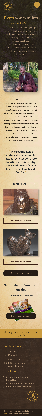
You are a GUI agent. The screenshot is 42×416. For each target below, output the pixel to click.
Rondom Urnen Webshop (18, 387)
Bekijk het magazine (21, 316)
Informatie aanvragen (21, 221)
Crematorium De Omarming (20, 383)
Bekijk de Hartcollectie (21, 273)
